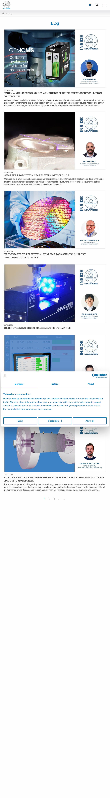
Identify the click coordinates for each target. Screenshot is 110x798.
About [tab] (91, 384)
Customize (53, 421)
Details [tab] (55, 384)
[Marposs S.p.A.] (6, 5)
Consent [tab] (19, 384)
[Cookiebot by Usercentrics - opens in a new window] (94, 375)
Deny (20, 421)
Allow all (90, 421)
